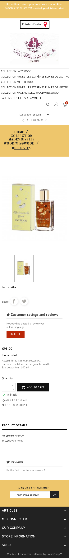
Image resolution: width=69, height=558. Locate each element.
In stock (6, 440)
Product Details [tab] (14, 425)
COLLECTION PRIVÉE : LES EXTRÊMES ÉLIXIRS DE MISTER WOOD (35, 87)
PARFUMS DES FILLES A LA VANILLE (21, 98)
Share (14, 301)
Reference (8, 435)
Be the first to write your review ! (26, 470)
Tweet (24, 301)
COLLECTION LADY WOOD (16, 71)
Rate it (16, 334)
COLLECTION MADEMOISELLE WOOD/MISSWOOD (30, 92)
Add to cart (33, 387)
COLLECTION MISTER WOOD (17, 82)
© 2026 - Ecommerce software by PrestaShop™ (34, 554)
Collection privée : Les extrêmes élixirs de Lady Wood (35, 76)
